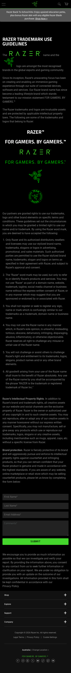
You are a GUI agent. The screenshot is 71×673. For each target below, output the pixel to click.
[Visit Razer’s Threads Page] (27, 661)
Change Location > (40, 650)
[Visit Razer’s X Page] (32, 661)
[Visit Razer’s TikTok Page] (43, 661)
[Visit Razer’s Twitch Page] (48, 661)
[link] (35, 3)
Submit (35, 541)
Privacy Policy (33, 637)
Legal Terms (18, 637)
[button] (4, 4)
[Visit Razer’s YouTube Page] (38, 661)
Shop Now (41, 18)
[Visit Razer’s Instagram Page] (23, 661)
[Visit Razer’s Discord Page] (53, 661)
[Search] (59, 4)
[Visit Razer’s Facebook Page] (18, 661)
